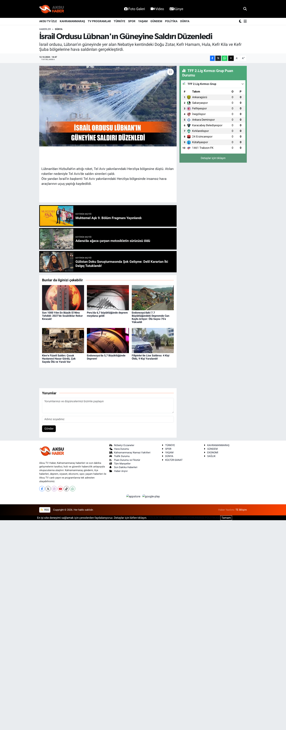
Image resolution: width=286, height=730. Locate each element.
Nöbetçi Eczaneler (124, 445)
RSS (46, 509)
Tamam (226, 517)
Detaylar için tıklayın (213, 158)
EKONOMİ (212, 452)
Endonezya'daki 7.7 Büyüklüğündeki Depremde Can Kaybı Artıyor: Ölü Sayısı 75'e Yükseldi (150, 317)
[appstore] (134, 496)
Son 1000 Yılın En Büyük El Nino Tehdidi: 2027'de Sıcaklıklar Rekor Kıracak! (62, 315)
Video (159, 9)
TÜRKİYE (119, 21)
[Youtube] (60, 488)
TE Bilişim (241, 509)
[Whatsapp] (72, 488)
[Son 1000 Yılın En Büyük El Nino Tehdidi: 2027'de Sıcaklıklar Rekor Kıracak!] (63, 297)
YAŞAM (143, 21)
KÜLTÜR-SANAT (174, 459)
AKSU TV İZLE (48, 21)
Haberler (45, 29)
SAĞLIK (211, 456)
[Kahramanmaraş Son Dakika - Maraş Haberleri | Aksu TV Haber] (51, 9)
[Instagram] (54, 488)
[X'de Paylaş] (218, 58)
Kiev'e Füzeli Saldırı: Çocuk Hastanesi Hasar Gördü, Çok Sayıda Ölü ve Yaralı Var (59, 358)
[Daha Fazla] (231, 58)
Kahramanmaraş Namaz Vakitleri (132, 452)
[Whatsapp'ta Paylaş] (224, 58)
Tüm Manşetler (122, 463)
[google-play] (151, 496)
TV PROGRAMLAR (99, 21)
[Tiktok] (66, 488)
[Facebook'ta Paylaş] (212, 58)
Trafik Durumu (122, 456)
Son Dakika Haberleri (125, 467)
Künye (178, 9)
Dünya (58, 29)
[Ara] (245, 8)
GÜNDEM (156, 21)
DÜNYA (184, 21)
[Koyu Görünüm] (240, 21)
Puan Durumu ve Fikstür (127, 459)
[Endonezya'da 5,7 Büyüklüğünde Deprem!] (108, 340)
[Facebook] (42, 488)
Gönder (49, 428)
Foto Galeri (136, 9)
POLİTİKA (171, 21)
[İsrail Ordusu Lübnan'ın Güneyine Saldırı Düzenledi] (108, 106)
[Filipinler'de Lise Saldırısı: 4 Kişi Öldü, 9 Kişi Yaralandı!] (153, 340)
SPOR (131, 21)
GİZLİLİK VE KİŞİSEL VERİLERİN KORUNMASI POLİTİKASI (184, 517)
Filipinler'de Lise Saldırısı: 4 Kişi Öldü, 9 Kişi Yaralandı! (150, 357)
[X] (48, 488)
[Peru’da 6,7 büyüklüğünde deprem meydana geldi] (108, 297)
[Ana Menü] (244, 21)
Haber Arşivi (121, 471)
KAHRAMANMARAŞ (72, 21)
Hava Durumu (121, 448)
